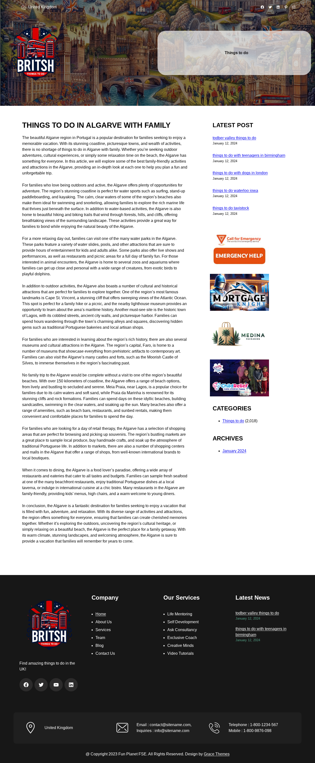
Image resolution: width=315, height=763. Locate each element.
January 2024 (234, 451)
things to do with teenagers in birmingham (249, 155)
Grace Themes (217, 754)
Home (100, 614)
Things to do (233, 421)
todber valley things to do (234, 138)
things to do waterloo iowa (235, 190)
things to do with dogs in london (240, 173)
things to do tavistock (231, 208)
